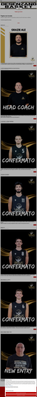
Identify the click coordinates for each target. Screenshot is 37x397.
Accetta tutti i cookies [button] (21, 395)
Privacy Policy (11, 385)
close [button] (35, 379)
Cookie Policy (7, 385)
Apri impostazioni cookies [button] (9, 390)
